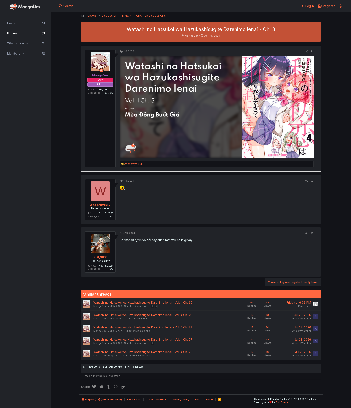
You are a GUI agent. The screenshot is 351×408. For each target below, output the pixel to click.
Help (197, 399)
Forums (12, 33)
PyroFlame (304, 306)
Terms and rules (156, 399)
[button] (27, 43)
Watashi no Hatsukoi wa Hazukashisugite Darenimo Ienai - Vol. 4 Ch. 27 (142, 339)
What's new (15, 43)
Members (13, 53)
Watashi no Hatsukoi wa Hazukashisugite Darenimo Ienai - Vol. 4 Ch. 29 (142, 315)
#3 (312, 233)
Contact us (134, 399)
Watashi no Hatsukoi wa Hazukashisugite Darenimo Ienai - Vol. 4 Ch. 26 (142, 352)
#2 (312, 180)
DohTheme (282, 402)
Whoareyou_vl (100, 205)
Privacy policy (180, 399)
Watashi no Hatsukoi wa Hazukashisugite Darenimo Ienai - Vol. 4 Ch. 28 (142, 327)
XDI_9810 (100, 257)
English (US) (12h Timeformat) (103, 399)
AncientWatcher (301, 318)
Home (11, 23)
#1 (312, 51)
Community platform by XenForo (287, 399)
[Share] (307, 51)
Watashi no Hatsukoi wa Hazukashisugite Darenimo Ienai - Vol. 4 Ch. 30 (142, 302)
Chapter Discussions (136, 306)
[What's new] (341, 6)
